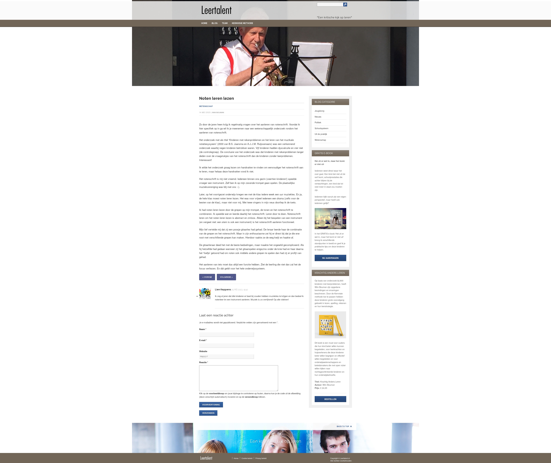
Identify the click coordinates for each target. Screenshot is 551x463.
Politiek (318, 122)
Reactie (203, 362)
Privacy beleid (260, 458)
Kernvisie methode (242, 23)
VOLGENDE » (226, 277)
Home (204, 23)
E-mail (203, 340)
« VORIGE (207, 277)
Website (203, 351)
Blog (215, 23)
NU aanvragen (330, 258)
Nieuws (318, 116)
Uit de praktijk (321, 134)
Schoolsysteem (321, 128)
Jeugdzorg (319, 110)
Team (225, 23)
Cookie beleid (246, 458)
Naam (202, 329)
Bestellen (330, 399)
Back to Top (343, 426)
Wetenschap (206, 106)
